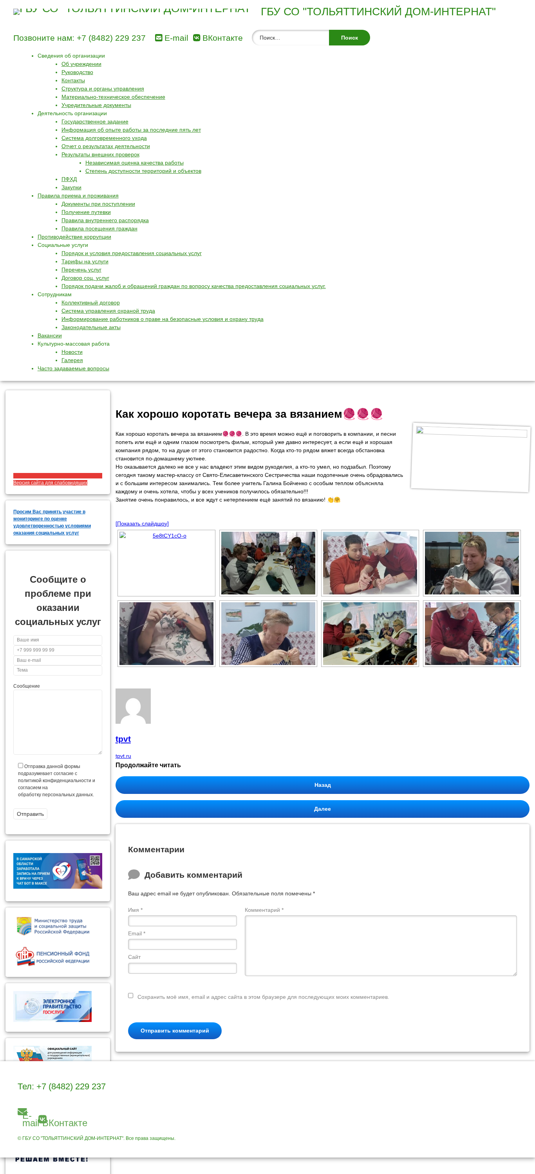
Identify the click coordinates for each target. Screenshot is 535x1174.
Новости (72, 352)
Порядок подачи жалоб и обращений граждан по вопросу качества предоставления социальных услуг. (193, 286)
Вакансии (50, 335)
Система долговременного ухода (104, 138)
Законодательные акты (91, 327)
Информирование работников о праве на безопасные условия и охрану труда (162, 319)
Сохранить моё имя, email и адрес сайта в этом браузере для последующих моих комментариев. (263, 997)
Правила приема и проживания (78, 195)
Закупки (71, 187)
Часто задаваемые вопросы (73, 368)
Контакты (73, 80)
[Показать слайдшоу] (142, 523)
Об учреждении (81, 64)
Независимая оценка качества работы (134, 162)
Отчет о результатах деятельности (105, 146)
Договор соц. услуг (85, 278)
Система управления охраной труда (108, 311)
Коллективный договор (90, 302)
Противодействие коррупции (74, 237)
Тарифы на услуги (84, 261)
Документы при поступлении (98, 204)
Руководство (77, 72)
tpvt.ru (123, 756)
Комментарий (264, 910)
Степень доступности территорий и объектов (143, 171)
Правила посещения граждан (99, 228)
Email (136, 933)
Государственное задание (94, 121)
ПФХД (69, 179)
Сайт (134, 957)
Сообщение (26, 686)
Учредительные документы (96, 105)
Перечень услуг (81, 269)
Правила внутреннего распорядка (105, 220)
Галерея (72, 360)
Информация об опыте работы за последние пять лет (131, 130)
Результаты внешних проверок (100, 154)
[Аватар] (133, 722)
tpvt (123, 738)
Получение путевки (86, 212)
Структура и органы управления (102, 88)
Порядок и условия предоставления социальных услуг (131, 253)
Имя (135, 910)
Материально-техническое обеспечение (113, 97)
